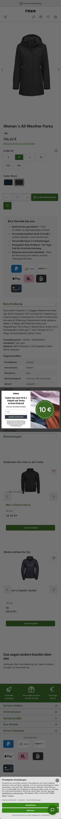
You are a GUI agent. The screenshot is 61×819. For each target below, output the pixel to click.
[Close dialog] (57, 392)
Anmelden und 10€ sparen (15, 416)
